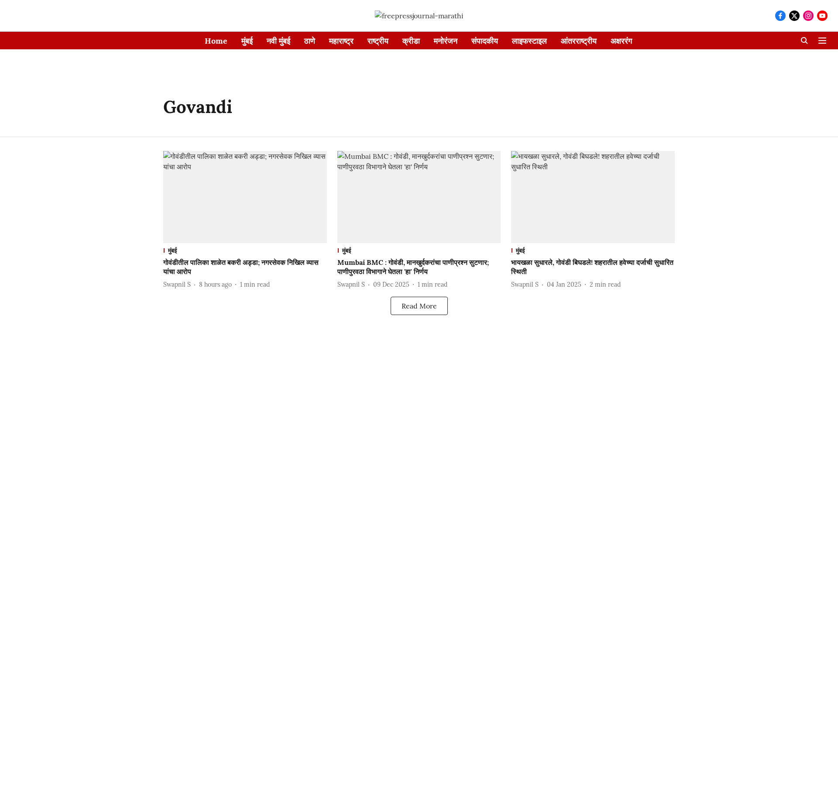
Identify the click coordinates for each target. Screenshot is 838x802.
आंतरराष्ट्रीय (579, 41)
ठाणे (309, 41)
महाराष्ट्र (341, 41)
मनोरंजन (445, 41)
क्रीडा (411, 41)
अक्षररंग (621, 41)
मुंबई (247, 41)
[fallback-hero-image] (245, 197)
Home (216, 41)
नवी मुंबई (278, 41)
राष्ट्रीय (377, 41)
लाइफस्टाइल (529, 41)
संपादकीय (484, 41)
